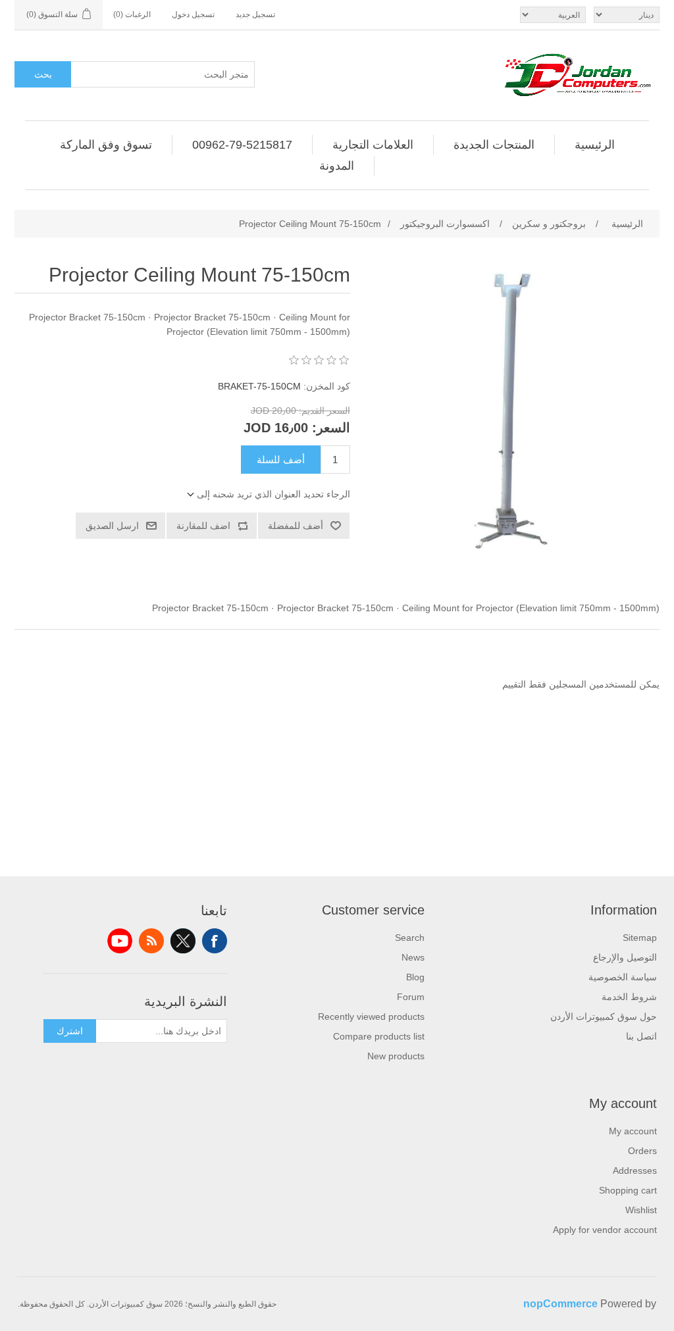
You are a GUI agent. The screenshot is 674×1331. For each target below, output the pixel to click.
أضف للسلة (281, 459)
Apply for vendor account (605, 1229)
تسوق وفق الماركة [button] (106, 144)
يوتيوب (119, 940)
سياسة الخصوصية (622, 977)
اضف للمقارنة (203, 525)
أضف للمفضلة (295, 525)
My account (633, 1131)
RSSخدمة (151, 940)
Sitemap (640, 937)
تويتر (182, 940)
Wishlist (641, 1210)
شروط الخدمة (629, 997)
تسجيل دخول (193, 14)
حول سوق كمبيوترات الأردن (603, 1016)
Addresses (635, 1170)
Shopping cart (628, 1190)
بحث (43, 74)
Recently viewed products (371, 1016)
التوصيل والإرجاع (625, 957)
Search (410, 937)
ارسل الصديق (112, 525)
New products (396, 1056)
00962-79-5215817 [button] (242, 144)
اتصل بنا (641, 1036)
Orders (642, 1150)
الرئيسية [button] (595, 144)
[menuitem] (595, 145)
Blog (415, 977)
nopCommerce (560, 1303)
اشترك (70, 1031)
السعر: (331, 427)
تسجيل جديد (255, 14)
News (413, 957)
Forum (411, 997)
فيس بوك (214, 940)
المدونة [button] (336, 165)
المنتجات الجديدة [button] (494, 144)
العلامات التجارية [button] (372, 144)
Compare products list (379, 1036)
